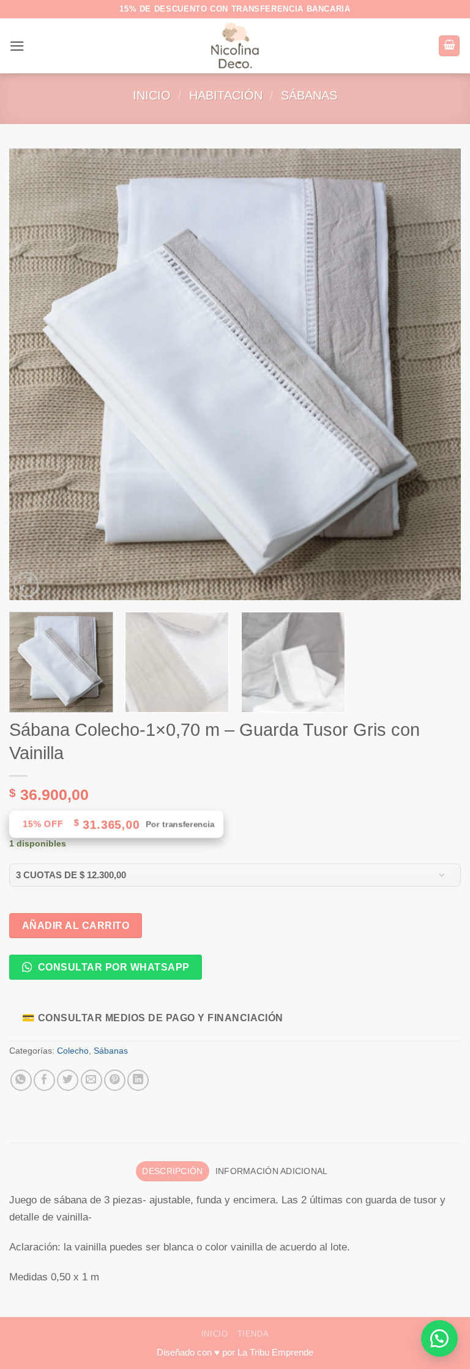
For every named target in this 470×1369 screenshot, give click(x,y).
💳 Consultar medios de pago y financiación (152, 1017)
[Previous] (34, 374)
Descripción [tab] (172, 1171)
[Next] (436, 374)
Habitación (226, 95)
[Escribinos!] (439, 1338)
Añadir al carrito (75, 925)
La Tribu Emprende (275, 1352)
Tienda (253, 1333)
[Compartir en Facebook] (44, 1080)
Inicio (152, 95)
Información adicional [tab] (271, 1171)
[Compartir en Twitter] (67, 1080)
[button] (17, 46)
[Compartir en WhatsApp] (21, 1080)
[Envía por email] (91, 1080)
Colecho (73, 1050)
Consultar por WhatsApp (112, 966)
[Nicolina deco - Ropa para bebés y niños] (235, 45)
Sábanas (309, 95)
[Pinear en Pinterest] (114, 1080)
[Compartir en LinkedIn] (138, 1080)
